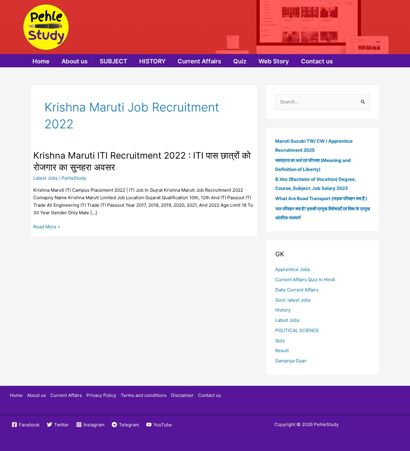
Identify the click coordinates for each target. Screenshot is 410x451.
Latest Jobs (45, 178)
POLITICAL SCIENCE (297, 330)
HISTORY (152, 61)
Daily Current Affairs (296, 290)
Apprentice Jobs (292, 269)
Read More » (46, 227)
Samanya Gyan (290, 361)
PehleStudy (326, 424)
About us (75, 61)
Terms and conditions (144, 395)
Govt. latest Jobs (293, 300)
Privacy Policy (101, 395)
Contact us (317, 61)
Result (282, 350)
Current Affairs (199, 61)
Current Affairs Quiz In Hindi (305, 279)
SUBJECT (113, 61)
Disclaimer (182, 395)
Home (41, 61)
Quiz (239, 61)
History (283, 310)
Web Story (273, 61)
